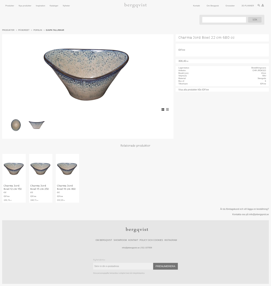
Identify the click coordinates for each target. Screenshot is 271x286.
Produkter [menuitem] (9, 6)
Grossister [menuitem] (230, 6)
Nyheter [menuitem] (66, 6)
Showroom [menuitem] (120, 240)
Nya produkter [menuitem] (25, 6)
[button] (163, 109)
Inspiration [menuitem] (40, 6)
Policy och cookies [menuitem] (151, 240)
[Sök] (255, 20)
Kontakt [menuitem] (196, 6)
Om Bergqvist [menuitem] (213, 6)
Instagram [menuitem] (170, 240)
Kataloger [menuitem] (54, 6)
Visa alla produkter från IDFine (193, 89)
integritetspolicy (138, 273)
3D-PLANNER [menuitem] (248, 6)
